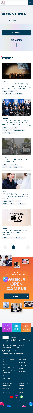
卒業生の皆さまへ (23, 385)
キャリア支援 (6, 378)
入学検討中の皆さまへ (8, 383)
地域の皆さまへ (23, 388)
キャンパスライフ (7, 375)
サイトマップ (20, 392)
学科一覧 (5, 364)
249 (23, 247)
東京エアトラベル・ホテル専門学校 (9, 371)
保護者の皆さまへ (23, 383)
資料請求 (21, 369)
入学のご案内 (22, 362)
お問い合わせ (22, 372)
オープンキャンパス (24, 359)
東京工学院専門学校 (8, 367)
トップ (3, 21)
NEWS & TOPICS (23, 365)
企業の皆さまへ (6, 388)
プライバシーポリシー (8, 392)
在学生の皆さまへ (7, 385)
